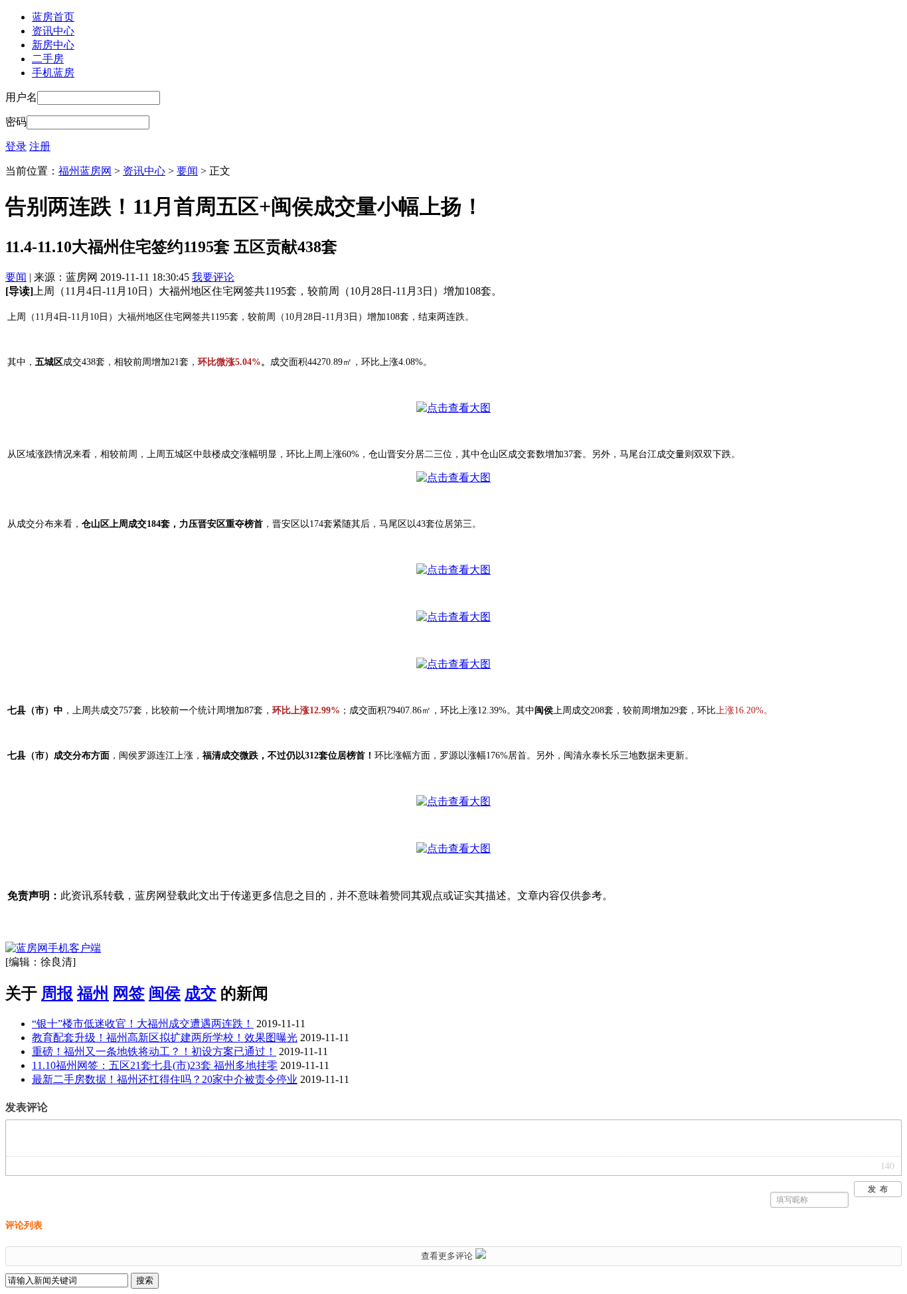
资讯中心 (53, 30)
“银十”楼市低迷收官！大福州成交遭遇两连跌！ (143, 1023)
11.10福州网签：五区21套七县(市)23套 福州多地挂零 (155, 1065)
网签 (129, 993)
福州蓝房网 (85, 171)
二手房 (48, 58)
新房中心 (53, 44)
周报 (57, 993)
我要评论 (213, 277)
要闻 (187, 171)
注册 (39, 146)
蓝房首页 (53, 17)
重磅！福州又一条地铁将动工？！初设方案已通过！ (154, 1051)
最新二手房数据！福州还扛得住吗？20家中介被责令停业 (164, 1079)
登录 (16, 146)
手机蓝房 (53, 72)
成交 (200, 993)
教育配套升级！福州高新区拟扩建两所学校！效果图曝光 (164, 1037)
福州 (93, 993)
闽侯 (165, 993)
